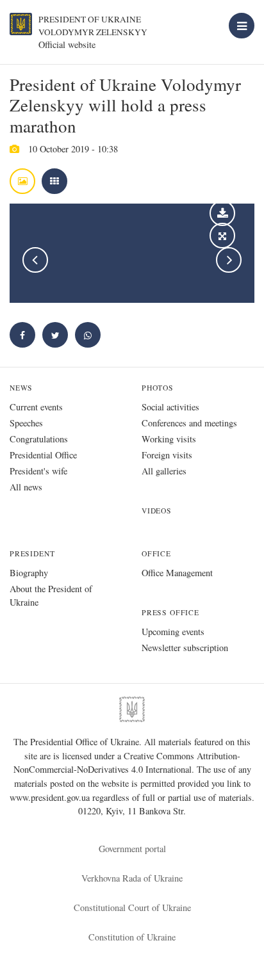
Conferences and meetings (189, 423)
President (32, 553)
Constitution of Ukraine (132, 937)
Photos (158, 387)
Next (229, 260)
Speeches (26, 423)
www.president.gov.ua (51, 797)
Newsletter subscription (185, 647)
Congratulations (39, 439)
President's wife (38, 471)
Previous (35, 260)
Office (156, 553)
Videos (157, 510)
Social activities (170, 407)
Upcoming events (173, 631)
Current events (36, 407)
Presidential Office (43, 455)
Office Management (177, 573)
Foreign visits (167, 455)
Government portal (132, 849)
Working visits (169, 439)
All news (26, 487)
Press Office (170, 612)
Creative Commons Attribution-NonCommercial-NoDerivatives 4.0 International (126, 763)
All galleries (164, 471)
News (21, 387)
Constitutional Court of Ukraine (132, 907)
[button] (55, 335)
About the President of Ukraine (51, 595)
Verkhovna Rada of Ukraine (132, 878)
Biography (29, 573)
